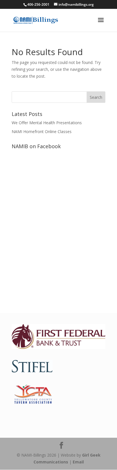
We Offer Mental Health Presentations (47, 122)
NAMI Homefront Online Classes (42, 131)
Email (78, 462)
